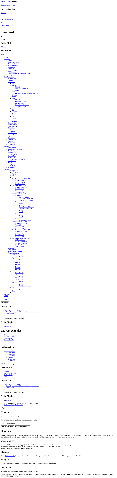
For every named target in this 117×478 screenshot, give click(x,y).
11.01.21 (17, 259)
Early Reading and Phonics (23, 88)
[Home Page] (5, 1)
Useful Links (12, 166)
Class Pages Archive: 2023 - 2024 (21, 179)
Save (16, 476)
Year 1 (21, 203)
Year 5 (13, 291)
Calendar (10, 141)
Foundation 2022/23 (21, 187)
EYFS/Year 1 (15, 172)
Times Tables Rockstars (15, 251)
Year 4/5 (14, 175)
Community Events (21, 101)
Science (14, 118)
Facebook (8, 326)
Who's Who (11, 67)
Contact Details (12, 70)
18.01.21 (17, 261)
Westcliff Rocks (19, 246)
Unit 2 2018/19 (19, 235)
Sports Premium (12, 124)
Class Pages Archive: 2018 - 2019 (21, 230)
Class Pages (11, 170)
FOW (6, 296)
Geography (15, 95)
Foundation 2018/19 (21, 231)
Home (6, 57)
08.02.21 (17, 266)
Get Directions (10, 313)
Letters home (12, 139)
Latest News (11, 136)
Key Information (9, 77)
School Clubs (12, 152)
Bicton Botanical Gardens (26, 207)
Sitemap (6, 371)
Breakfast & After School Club (17, 159)
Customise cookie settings (22, 426)
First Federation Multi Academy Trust (19, 73)
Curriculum (11, 82)
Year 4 (21, 217)
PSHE (13, 116)
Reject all (3, 426)
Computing (15, 111)
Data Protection (12, 133)
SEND (10, 119)
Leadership (11, 248)
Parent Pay (11, 164)
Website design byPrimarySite (13, 405)
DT (13, 113)
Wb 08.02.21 (19, 279)
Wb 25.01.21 (19, 276)
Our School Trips (24, 197)
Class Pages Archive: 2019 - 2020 (21, 221)
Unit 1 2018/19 (19, 233)
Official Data (12, 129)
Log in (4, 47)
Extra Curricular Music (22, 105)
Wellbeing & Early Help (15, 149)
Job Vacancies (12, 72)
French (14, 115)
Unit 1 (17, 202)
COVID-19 (11, 144)
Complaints (11, 131)
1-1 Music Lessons (20, 106)
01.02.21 (17, 264)
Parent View (11, 167)
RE (13, 110)
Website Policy (8, 375)
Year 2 (21, 205)
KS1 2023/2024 (20, 182)
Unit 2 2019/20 (19, 226)
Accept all (11, 426)
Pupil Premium (12, 126)
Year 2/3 (14, 174)
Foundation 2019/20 (21, 223)
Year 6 (13, 177)
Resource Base (12, 75)
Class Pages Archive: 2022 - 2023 (21, 185)
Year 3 (21, 215)
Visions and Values (13, 62)
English (14, 85)
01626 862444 (15, 310)
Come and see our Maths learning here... (27, 93)
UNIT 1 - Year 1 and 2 (21, 241)
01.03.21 (17, 269)
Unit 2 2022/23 (19, 190)
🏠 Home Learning (13, 253)
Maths (13, 92)
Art (13, 83)
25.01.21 (17, 263)
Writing (17, 87)
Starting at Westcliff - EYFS (16, 157)
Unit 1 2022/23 (19, 189)
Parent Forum (12, 161)
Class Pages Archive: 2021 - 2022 (21, 194)
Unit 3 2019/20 (19, 228)
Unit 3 (17, 218)
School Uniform (12, 154)
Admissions (11, 128)
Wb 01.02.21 (19, 278)
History (14, 96)
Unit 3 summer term (25, 220)
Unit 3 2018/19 (19, 236)
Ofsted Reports (12, 121)
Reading (17, 90)
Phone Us (8, 310)
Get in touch (14, 1)
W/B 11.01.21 (19, 256)
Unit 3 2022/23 (19, 192)
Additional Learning (25, 286)
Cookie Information (10, 373)
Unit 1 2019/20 (19, 225)
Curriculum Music (20, 103)
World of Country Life (25, 208)
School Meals (12, 156)
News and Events (9, 134)
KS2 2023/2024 (20, 184)
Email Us (8, 312)
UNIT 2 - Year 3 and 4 (21, 243)
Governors (11, 68)
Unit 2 (17, 213)
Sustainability (12, 123)
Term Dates (11, 143)
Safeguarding (12, 78)
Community (7, 294)
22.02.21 (17, 268)
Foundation (18, 195)
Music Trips (18, 100)
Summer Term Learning (26, 200)
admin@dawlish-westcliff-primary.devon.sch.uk (25, 312)
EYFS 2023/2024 (20, 180)
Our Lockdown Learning (26, 198)
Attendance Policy (13, 65)
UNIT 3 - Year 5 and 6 (21, 245)
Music (13, 98)
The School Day (13, 64)
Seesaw (10, 162)
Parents (6, 146)
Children (6, 169)
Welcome (10, 60)
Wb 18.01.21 (19, 274)
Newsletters (11, 138)
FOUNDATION (20, 240)
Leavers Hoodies (9, 340)
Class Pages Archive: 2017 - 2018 (21, 238)
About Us (7, 59)
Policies (10, 80)
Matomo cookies (10, 456)
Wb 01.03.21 (19, 281)
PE (12, 108)
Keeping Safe (12, 147)
